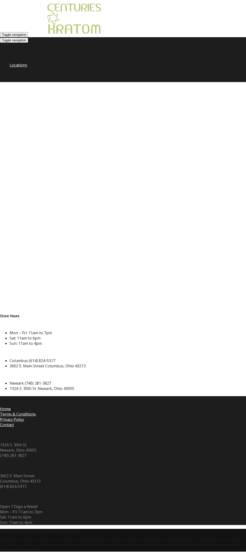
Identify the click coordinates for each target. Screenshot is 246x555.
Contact (7, 424)
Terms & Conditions (18, 414)
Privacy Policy (12, 419)
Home (5, 409)
